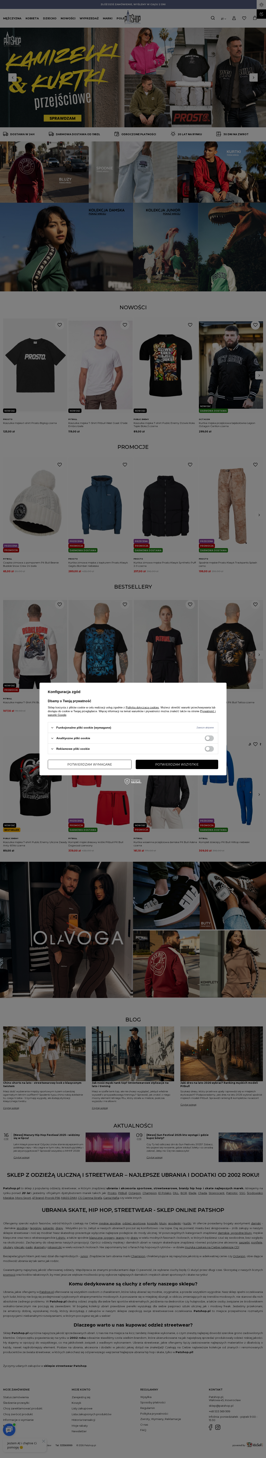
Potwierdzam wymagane (89, 764)
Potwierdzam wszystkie (177, 764)
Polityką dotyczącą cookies (142, 707)
